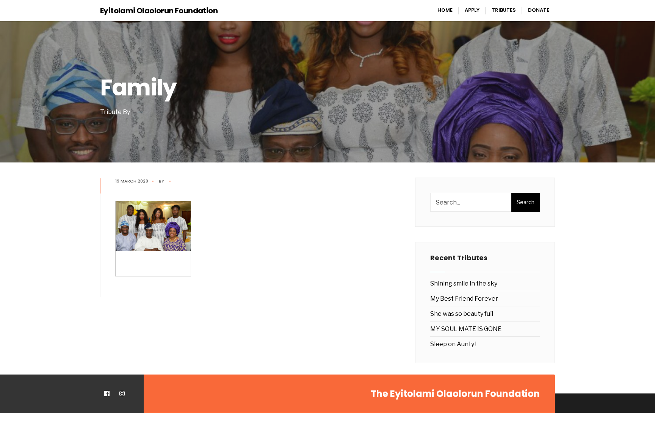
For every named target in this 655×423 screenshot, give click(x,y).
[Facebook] (106, 393)
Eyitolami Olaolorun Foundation (159, 10)
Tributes (504, 10)
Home (445, 10)
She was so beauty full (461, 313)
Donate (538, 10)
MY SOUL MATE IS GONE (465, 328)
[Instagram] (121, 393)
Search (525, 202)
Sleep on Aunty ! (453, 344)
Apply (472, 10)
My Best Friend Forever (464, 298)
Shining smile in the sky (463, 283)
